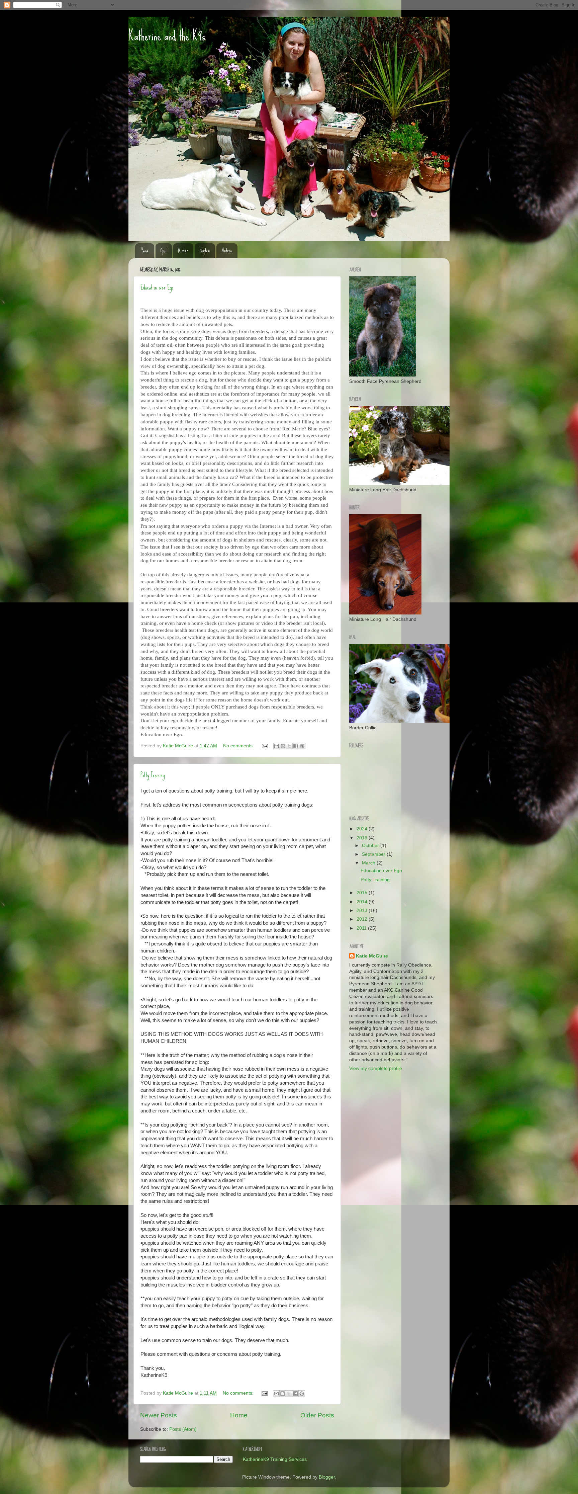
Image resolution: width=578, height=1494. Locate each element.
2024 (363, 828)
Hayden (205, 250)
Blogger (327, 1477)
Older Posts (317, 1415)
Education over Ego (156, 287)
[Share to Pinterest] (302, 746)
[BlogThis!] (283, 746)
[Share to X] (289, 746)
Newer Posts (158, 1415)
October (371, 845)
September (374, 854)
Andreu (226, 250)
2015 (363, 892)
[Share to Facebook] (295, 746)
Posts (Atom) (183, 1429)
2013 (363, 910)
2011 (362, 928)
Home (145, 250)
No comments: (239, 745)
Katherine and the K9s (166, 36)
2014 (363, 901)
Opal (164, 250)
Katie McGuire (372, 956)
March (369, 862)
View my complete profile (375, 1068)
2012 (363, 919)
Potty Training (152, 775)
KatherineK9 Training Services (275, 1459)
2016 (363, 837)
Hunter (183, 250)
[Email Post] (264, 745)
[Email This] (276, 746)
